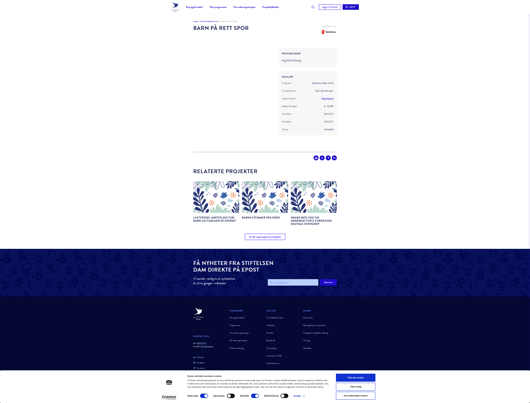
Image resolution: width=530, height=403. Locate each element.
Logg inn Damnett (330, 7)
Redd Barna (327, 98)
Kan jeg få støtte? (194, 7)
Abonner (328, 282)
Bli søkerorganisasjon (238, 340)
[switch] (231, 396)
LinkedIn (200, 357)
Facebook (201, 368)
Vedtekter (271, 325)
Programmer (235, 325)
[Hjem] (209, 314)
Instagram (201, 362)
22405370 (201, 343)
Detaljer (297, 396)
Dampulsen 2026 (274, 355)
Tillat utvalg (355, 387)
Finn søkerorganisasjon (244, 7)
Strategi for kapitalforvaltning (315, 333)
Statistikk (307, 348)
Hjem (195, 22)
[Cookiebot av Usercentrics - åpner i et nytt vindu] (169, 398)
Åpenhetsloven (273, 363)
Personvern (308, 317)
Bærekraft (271, 340)
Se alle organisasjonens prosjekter (265, 237)
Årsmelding (271, 348)
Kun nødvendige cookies (356, 395)
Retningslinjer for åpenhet (314, 325)
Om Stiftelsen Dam (275, 317)
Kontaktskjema (207, 346)
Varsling (306, 340)
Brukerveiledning (237, 348)
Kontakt (270, 333)
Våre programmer (218, 7)
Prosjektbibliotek (270, 7)
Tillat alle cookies (355, 377)
